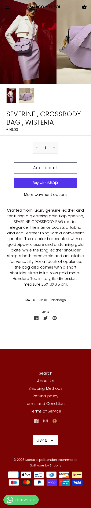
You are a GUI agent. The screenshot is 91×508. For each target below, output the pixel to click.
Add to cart (45, 167)
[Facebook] (36, 420)
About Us (45, 380)
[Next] (84, 96)
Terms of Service (45, 411)
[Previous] (6, 96)
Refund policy (45, 396)
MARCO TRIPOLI (36, 300)
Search (45, 373)
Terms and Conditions (45, 403)
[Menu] (7, 8)
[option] (11, 96)
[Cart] (84, 7)
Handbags (58, 300)
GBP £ (41, 440)
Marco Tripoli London (41, 459)
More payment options (45, 194)
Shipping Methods (45, 388)
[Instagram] (45, 420)
